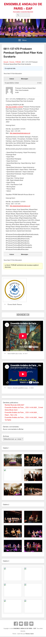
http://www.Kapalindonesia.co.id (20, 133)
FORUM (18, 62)
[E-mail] (31, 624)
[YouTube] (21, 624)
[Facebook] (16, 624)
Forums (11, 62)
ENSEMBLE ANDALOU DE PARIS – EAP (23, 6)
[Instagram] (26, 624)
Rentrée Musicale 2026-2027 (14, 405)
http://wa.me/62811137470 (14, 107)
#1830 (39, 83)
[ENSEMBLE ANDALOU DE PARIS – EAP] (23, 37)
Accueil (6, 62)
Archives (6, 436)
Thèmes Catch (29, 634)
